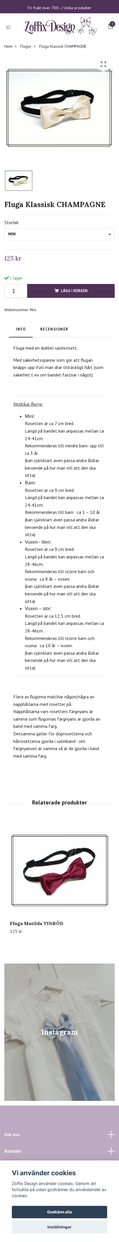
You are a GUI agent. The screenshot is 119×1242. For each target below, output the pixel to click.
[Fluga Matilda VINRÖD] (59, 897)
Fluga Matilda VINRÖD (36, 950)
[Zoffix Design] (59, 40)
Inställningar (59, 1227)
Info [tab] (21, 355)
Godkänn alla (59, 1212)
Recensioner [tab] (54, 355)
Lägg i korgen (74, 317)
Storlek (11, 249)
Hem (8, 72)
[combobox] (59, 261)
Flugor (25, 72)
